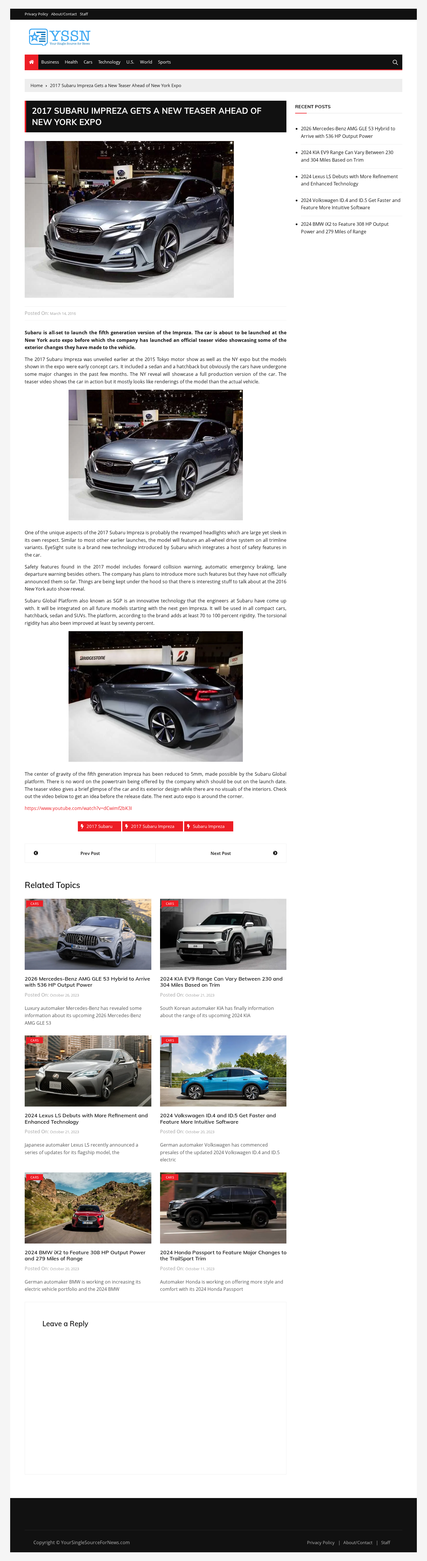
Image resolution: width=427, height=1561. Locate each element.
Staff (84, 14)
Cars (88, 62)
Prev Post (90, 853)
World (146, 62)
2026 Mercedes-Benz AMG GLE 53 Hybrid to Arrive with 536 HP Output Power (87, 981)
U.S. (130, 62)
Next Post (221, 853)
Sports (164, 62)
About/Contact (64, 14)
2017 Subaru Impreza (152, 826)
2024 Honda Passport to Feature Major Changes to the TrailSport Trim (223, 1255)
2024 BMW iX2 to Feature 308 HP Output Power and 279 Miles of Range (85, 1255)
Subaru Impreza (209, 826)
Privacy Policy (36, 14)
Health (71, 62)
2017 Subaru (99, 826)
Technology (109, 62)
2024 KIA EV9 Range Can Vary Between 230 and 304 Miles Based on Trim (221, 981)
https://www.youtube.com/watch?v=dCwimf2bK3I (78, 808)
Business (50, 62)
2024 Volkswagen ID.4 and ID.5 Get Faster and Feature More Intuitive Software (218, 1118)
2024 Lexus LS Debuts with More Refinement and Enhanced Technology (86, 1118)
